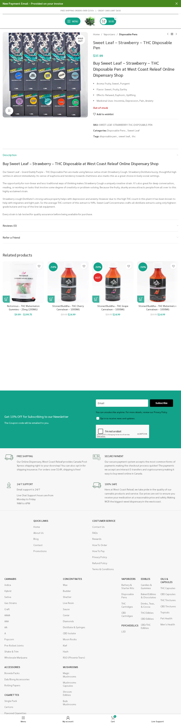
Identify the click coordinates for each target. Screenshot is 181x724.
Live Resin (68, 602)
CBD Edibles (147, 618)
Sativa (7, 596)
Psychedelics (129, 625)
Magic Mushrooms (69, 674)
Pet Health (166, 618)
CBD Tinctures (168, 606)
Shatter (67, 596)
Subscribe (161, 403)
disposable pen (108, 136)
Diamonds (68, 621)
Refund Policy (99, 563)
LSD (123, 631)
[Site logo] (90, 20)
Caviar (66, 615)
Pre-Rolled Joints (14, 645)
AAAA (7, 615)
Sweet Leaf (133, 130)
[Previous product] (168, 34)
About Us (38, 532)
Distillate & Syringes (74, 627)
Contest (38, 545)
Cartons (8, 706)
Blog (36, 538)
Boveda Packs (12, 673)
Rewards (96, 538)
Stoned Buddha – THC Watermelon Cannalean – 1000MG (158, 307)
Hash (65, 651)
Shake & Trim (11, 651)
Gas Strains (10, 602)
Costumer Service (103, 520)
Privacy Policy (99, 557)
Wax (65, 584)
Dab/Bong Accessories (17, 679)
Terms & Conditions (103, 569)
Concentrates (72, 578)
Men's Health (167, 624)
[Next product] (176, 34)
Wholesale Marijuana (15, 657)
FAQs (95, 532)
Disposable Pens (128, 34)
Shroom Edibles (67, 693)
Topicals (165, 612)
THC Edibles (147, 612)
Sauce (66, 609)
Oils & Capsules (166, 580)
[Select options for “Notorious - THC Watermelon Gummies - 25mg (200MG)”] (6, 299)
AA (5, 627)
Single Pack (10, 700)
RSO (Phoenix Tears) (74, 657)
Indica (7, 584)
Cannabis (10, 578)
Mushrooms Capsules (69, 684)
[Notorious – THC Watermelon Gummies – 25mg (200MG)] (23, 282)
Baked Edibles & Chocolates (148, 595)
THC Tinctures (168, 600)
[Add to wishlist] (39, 266)
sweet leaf (124, 136)
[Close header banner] (176, 3)
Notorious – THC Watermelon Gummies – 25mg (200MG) (23, 307)
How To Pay (98, 551)
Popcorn (9, 639)
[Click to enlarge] (9, 111)
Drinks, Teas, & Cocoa (148, 605)
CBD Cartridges (127, 614)
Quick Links (40, 520)
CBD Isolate (69, 633)
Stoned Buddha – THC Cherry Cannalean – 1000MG (68, 307)
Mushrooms (70, 667)
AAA (6, 621)
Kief (65, 645)
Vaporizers (109, 34)
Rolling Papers (12, 685)
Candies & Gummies (146, 586)
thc (134, 136)
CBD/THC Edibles (146, 626)
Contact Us (98, 526)
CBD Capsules (168, 594)
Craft (7, 609)
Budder (67, 590)
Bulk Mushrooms (69, 702)
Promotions (40, 551)
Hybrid (7, 590)
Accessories (12, 667)
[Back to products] (172, 34)
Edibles (145, 578)
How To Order (99, 545)
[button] (51, 299)
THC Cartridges (127, 605)
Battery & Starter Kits (127, 586)
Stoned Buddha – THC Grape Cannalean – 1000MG (112, 307)
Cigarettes (11, 694)
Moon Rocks (70, 639)
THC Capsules (167, 588)
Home (96, 34)
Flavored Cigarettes (15, 713)
